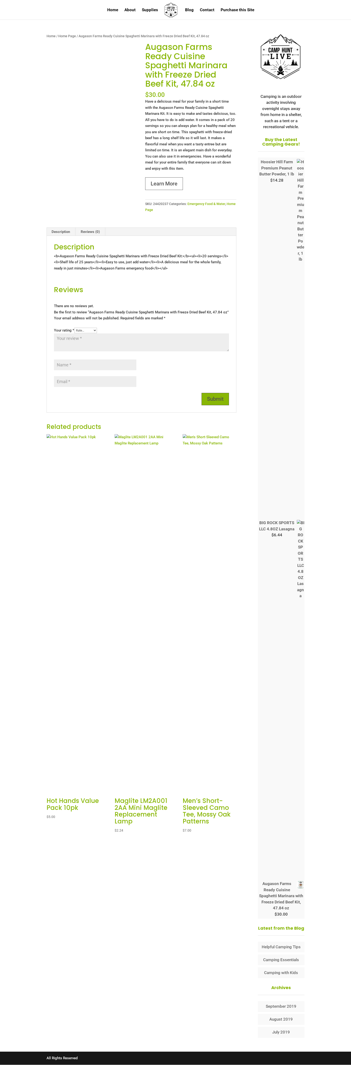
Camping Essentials (281, 959)
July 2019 (281, 1032)
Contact (207, 10)
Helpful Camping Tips (281, 946)
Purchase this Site (237, 10)
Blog (189, 10)
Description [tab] (61, 232)
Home (112, 10)
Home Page (67, 36)
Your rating (64, 330)
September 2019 (281, 1006)
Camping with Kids (281, 972)
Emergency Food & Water (206, 204)
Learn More (164, 184)
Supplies (150, 10)
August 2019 (281, 1019)
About (130, 10)
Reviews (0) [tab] (90, 232)
